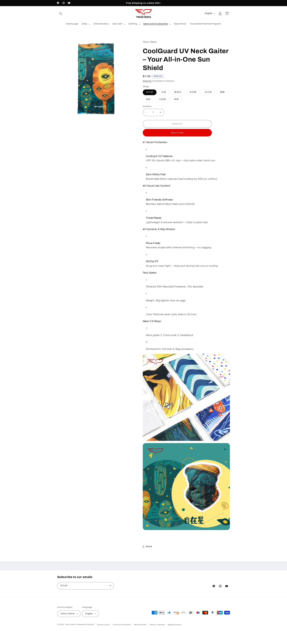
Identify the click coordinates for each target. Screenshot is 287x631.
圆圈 (224, 93)
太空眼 (194, 93)
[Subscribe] (110, 585)
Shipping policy (174, 624)
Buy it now (177, 132)
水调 (165, 93)
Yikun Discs (70, 624)
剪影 (178, 100)
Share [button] (149, 546)
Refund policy (140, 624)
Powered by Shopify (85, 624)
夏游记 (179, 93)
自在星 (151, 93)
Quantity (147, 106)
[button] (60, 13)
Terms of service (157, 624)
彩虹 (150, 100)
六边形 (164, 100)
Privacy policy (103, 624)
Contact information (122, 624)
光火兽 (210, 93)
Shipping (147, 81)
